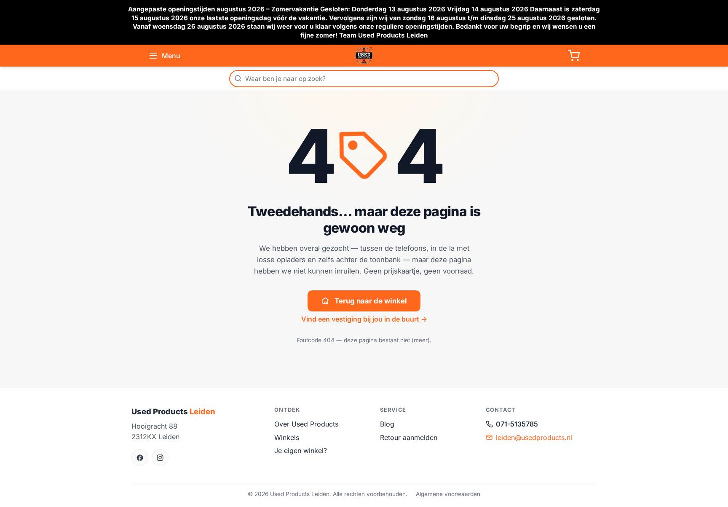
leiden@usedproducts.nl (534, 437)
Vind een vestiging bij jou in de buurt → (364, 319)
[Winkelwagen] (574, 56)
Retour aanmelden (408, 437)
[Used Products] (364, 56)
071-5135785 (517, 424)
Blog (387, 424)
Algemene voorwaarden (448, 494)
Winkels (286, 437)
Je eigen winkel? (300, 450)
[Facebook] (139, 457)
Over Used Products (306, 424)
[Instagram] (160, 457)
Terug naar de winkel (371, 301)
